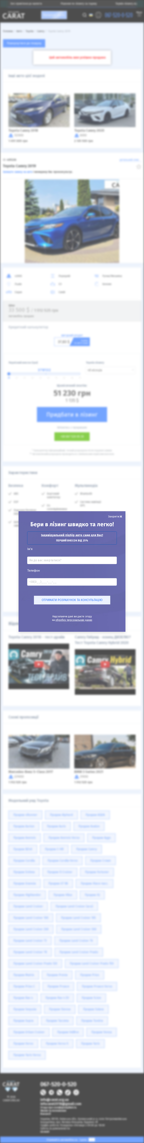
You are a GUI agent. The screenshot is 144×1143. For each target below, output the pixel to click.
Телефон (33, 570)
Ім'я (30, 549)
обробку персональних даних (74, 620)
